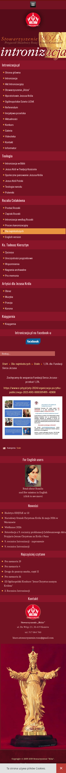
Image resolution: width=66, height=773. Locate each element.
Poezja (8, 302)
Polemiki (9, 192)
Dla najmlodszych (14, 231)
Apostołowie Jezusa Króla (19, 95)
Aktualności (11, 119)
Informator (10, 148)
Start (5, 364)
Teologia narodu (13, 186)
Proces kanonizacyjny (16, 225)
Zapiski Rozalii (12, 213)
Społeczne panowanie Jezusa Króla (24, 175)
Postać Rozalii (12, 208)
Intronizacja (11, 78)
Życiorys (9, 252)
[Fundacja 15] (32, 417)
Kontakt (9, 142)
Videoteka (10, 136)
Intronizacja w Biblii (15, 163)
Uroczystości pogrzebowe (19, 258)
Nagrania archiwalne (15, 269)
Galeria (8, 130)
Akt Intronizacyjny (14, 84)
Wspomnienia (12, 264)
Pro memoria (12, 275)
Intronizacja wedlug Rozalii (19, 219)
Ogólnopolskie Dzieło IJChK (19, 101)
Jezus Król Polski (14, 181)
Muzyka (9, 296)
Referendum (11, 107)
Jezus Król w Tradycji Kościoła (21, 169)
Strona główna (13, 72)
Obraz (8, 291)
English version (13, 237)
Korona (9, 308)
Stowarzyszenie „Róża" (17, 90)
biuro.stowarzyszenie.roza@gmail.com (33, 637)
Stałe (37, 364)
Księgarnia (10, 324)
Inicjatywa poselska (15, 113)
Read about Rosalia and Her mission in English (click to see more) (33, 492)
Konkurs (9, 124)
